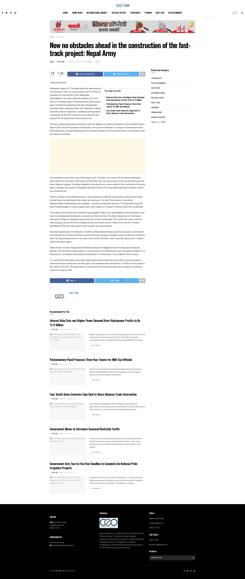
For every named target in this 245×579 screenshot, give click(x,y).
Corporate (135, 12)
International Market (97, 12)
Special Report (119, 12)
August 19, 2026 (66, 473)
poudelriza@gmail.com (158, 544)
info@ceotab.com (57, 525)
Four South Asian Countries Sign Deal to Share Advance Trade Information (123, 112)
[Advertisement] (97, 156)
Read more (96, 345)
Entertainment (175, 12)
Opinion (148, 12)
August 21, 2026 (66, 329)
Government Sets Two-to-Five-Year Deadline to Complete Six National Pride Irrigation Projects (93, 465)
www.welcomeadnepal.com (63, 545)
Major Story (157, 98)
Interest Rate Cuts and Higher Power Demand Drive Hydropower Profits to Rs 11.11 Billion (125, 98)
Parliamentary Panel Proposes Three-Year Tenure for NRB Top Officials (123, 105)
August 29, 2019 (74, 61)
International (158, 93)
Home (65, 12)
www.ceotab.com (106, 533)
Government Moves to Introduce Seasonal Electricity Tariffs (85, 429)
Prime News (77, 12)
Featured (155, 88)
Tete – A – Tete (158, 122)
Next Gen (160, 12)
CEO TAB (61, 61)
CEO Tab (55, 329)
